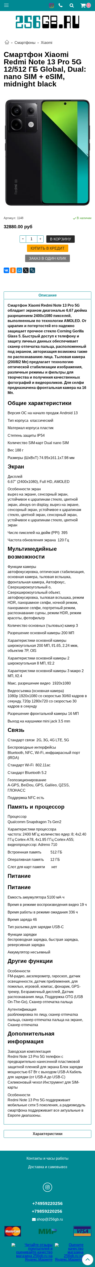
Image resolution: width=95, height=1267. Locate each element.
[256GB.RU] (47, 21)
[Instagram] (47, 1187)
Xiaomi (46, 43)
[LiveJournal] (32, 270)
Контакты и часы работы (47, 1158)
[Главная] (7, 43)
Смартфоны (25, 43)
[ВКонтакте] (6, 270)
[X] (26, 270)
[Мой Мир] (19, 270)
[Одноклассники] (13, 270)
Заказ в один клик (47, 258)
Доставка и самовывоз (47, 1167)
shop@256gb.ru (50, 1219)
